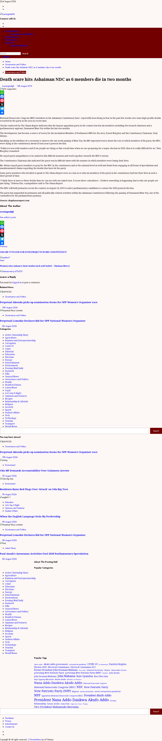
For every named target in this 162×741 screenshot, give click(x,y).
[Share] (81, 113)
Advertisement (11, 723)
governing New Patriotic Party (49, 672)
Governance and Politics (22, 34)
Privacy (8, 721)
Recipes (8, 398)
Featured (9, 371)
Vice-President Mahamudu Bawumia (56, 707)
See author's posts (8, 217)
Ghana (107, 670)
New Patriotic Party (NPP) (52, 691)
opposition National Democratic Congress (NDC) (62, 695)
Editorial (9, 351)
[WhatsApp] (81, 92)
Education (10, 354)
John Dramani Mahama (45, 676)
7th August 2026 (9, 475)
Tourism (9, 420)
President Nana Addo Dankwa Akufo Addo (71, 699)
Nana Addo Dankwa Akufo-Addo (58, 683)
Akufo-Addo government (56, 664)
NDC (80, 687)
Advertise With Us (19, 45)
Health (8, 382)
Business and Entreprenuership (20, 340)
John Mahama (66, 676)
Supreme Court (76, 704)
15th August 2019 (24, 86)
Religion (9, 404)
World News (11, 39)
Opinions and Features (16, 396)
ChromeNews (35, 739)
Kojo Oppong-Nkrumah (44, 679)
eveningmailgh (8, 86)
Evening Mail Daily (14, 368)
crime (8, 348)
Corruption (10, 343)
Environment (11, 365)
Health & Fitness (13, 384)
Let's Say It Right (13, 393)
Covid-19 (9, 346)
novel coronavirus (87, 691)
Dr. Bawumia (103, 664)
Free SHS (82, 670)
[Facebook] (81, 96)
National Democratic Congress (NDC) (54, 687)
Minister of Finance (74, 679)
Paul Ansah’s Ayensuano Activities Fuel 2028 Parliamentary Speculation (44, 553)
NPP (37, 695)
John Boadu (114, 673)
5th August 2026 (9, 326)
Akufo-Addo (38, 664)
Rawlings (113, 701)
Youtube (6, 56)
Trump (85, 704)
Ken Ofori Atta (101, 676)
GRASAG (105, 673)
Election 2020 (40, 667)
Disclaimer (9, 718)
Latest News (11, 387)
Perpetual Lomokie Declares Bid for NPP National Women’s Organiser (43, 320)
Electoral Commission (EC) (83, 667)
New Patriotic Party (96, 687)
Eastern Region (117, 664)
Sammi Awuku (53, 704)
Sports (8, 409)
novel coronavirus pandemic (108, 691)
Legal (8, 390)
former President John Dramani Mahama (56, 670)
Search (156, 430)
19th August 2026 (10, 307)
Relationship (40, 703)
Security (9, 407)
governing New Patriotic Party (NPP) (83, 672)
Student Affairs (12, 412)
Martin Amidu (60, 679)
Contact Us (9, 726)
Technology (10, 418)
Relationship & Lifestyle (16, 401)
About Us (9, 42)
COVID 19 (92, 664)
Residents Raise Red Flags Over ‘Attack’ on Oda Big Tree (34, 489)
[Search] (1, 50)
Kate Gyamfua (84, 676)
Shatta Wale (65, 704)
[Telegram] (81, 109)
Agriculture (10, 337)
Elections (9, 357)
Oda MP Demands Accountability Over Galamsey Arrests (34, 470)
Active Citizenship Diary (16, 334)
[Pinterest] (81, 100)
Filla (7, 373)
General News (12, 31)
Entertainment (12, 37)
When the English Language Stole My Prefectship (30, 516)
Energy (8, 359)
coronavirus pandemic (77, 664)
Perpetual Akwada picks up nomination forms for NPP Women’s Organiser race (48, 302)
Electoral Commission (58, 667)
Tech (7, 415)
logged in (16, 282)
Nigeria (75, 691)
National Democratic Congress (95, 683)
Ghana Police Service (119, 670)
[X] (81, 105)
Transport (10, 423)
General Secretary (95, 670)
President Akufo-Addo (97, 695)
